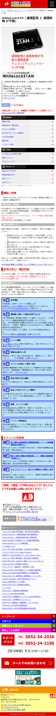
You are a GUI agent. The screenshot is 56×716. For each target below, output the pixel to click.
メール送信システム (10, 344)
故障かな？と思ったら (13, 626)
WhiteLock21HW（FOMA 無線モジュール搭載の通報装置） (22, 570)
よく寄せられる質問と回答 (12, 154)
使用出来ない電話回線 (10, 125)
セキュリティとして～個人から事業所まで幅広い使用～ (32, 471)
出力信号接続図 (7, 137)
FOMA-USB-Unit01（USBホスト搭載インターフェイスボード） (23, 561)
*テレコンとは (9, 98)
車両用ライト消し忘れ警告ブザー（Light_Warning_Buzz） (21, 555)
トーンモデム (6, 587)
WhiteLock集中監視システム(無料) (13, 581)
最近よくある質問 (10, 630)
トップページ (8, 616)
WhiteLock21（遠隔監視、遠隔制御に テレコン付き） (20, 602)
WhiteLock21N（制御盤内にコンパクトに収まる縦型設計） (22, 596)
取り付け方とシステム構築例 (12, 133)
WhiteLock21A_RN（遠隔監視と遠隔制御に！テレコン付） (22, 576)
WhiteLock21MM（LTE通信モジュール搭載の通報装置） (21, 540)
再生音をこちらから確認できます (15, 306)
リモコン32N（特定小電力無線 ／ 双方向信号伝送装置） (21, 531)
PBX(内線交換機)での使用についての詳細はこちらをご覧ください (27, 264)
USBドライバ (7, 182)
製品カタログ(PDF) (9, 171)
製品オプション (7, 158)
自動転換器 (21, 334)
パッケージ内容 (7, 144)
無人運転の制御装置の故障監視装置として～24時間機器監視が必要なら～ (32, 444)
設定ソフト (6, 178)
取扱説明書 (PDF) (8, 175)
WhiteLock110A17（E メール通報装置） (15, 543)
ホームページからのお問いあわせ (17, 705)
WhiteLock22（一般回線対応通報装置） (15, 590)
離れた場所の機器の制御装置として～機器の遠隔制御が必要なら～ (32, 457)
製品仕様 (5, 140)
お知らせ (6, 621)
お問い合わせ (10, 689)
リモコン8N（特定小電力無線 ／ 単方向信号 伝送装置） (21, 549)
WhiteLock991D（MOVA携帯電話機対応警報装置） (19, 608)
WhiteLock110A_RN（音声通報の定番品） (16, 584)
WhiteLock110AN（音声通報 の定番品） (15, 564)
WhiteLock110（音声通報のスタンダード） (16, 599)
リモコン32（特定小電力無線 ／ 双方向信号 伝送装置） (20, 558)
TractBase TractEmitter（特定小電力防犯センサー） (19, 579)
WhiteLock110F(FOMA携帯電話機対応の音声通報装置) (20, 573)
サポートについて (8, 161)
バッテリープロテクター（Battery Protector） (17, 552)
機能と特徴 (6, 121)
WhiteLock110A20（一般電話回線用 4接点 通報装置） (20, 534)
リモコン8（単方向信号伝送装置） (13, 593)
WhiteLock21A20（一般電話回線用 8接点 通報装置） (20, 537)
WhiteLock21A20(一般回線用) (13, 113)
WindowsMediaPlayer (21, 308)
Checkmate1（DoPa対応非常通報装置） (15, 605)
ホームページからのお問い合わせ (21, 511)
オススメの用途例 (8, 129)
